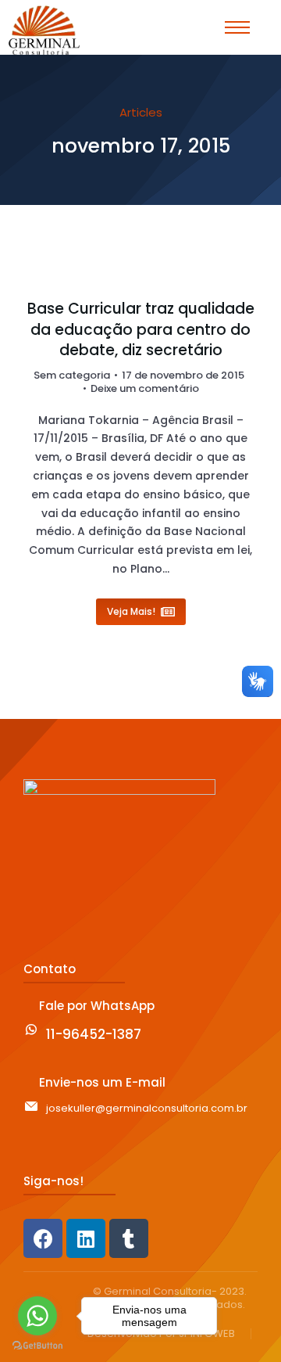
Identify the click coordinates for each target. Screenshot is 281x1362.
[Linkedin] (85, 1238)
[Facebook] (42, 1238)
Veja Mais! (131, 611)
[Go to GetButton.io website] (37, 1346)
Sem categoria (72, 375)
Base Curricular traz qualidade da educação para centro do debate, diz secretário (140, 330)
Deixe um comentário (145, 389)
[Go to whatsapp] (37, 1315)
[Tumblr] (128, 1238)
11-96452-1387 (93, 1034)
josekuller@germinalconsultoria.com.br (146, 1108)
